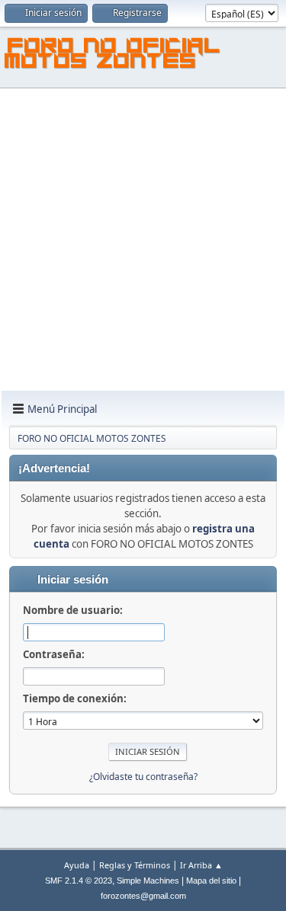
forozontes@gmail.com (143, 895)
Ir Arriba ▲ (201, 865)
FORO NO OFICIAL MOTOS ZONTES (113, 55)
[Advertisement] (143, 240)
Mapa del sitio (211, 880)
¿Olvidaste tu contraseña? (143, 776)
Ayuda (76, 865)
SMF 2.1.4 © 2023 (78, 880)
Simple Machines (148, 880)
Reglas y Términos (134, 865)
